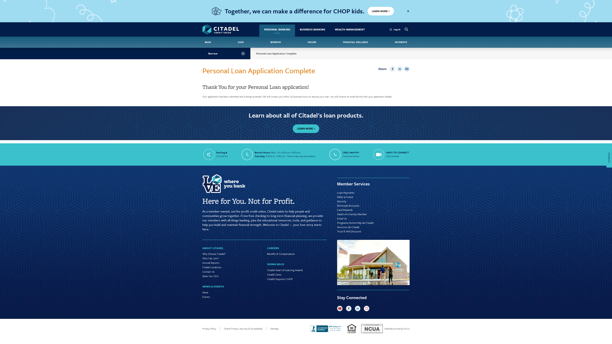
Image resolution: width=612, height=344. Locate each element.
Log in (397, 29)
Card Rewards (345, 210)
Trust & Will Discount (349, 231)
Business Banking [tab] (312, 29)
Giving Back (275, 264)
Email (407, 69)
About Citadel (212, 248)
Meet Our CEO (210, 276)
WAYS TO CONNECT (397, 152)
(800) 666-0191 (350, 152)
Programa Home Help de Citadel (355, 223)
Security (341, 201)
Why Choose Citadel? (214, 254)
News (205, 292)
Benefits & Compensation (281, 254)
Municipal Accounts (348, 206)
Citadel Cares (274, 274)
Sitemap (274, 328)
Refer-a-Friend (345, 197)
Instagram (367, 309)
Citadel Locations (211, 267)
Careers (273, 248)
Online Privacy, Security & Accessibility (243, 328)
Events (206, 297)
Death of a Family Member (352, 214)
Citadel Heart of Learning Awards (285, 270)
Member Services (353, 184)
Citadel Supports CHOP (280, 279)
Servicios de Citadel (348, 227)
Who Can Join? (210, 258)
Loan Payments (345, 193)
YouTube (340, 309)
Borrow (213, 53)
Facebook (392, 69)
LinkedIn (399, 69)
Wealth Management (350, 29)
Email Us (342, 218)
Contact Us (208, 272)
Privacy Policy (209, 328)
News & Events (213, 286)
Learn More (305, 128)
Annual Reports (210, 263)
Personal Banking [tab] (277, 29)
